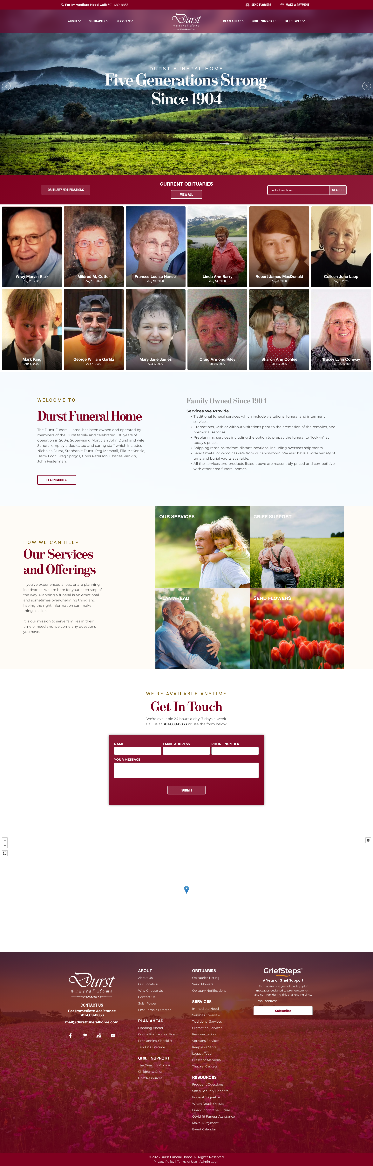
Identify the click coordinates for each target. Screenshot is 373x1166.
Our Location (148, 984)
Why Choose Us (150, 990)
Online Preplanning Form (158, 1034)
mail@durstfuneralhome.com (92, 1022)
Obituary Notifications (209, 990)
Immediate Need (205, 1009)
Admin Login (210, 1161)
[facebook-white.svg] (70, 1038)
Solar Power (147, 1003)
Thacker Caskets (205, 1066)
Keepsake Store (204, 1047)
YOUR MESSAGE (127, 759)
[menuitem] (74, 21)
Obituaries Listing (206, 978)
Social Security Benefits (210, 1091)
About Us (145, 978)
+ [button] (4, 840)
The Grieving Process (154, 1065)
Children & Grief (150, 1071)
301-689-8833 (118, 5)
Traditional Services (207, 1021)
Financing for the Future (211, 1110)
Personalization (204, 1034)
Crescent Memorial (206, 1060)
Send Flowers (202, 984)
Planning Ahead (150, 1028)
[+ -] (186, 893)
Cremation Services (207, 1028)
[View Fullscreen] (4, 853)
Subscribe (283, 1011)
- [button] (4, 845)
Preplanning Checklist (155, 1041)
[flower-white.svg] (85, 1038)
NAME (119, 744)
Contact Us (146, 997)
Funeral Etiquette (206, 1097)
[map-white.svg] (99, 1038)
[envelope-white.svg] (113, 1038)
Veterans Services (205, 1041)
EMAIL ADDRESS (176, 744)
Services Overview (206, 1015)
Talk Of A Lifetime (151, 1047)
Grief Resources (150, 1078)
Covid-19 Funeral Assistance (213, 1116)
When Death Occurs (208, 1104)
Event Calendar (204, 1129)
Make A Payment (205, 1123)
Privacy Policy (163, 1161)
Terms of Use (187, 1161)
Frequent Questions (208, 1084)
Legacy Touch (203, 1053)
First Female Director (154, 1010)
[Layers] (368, 840)
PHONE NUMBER (225, 744)
